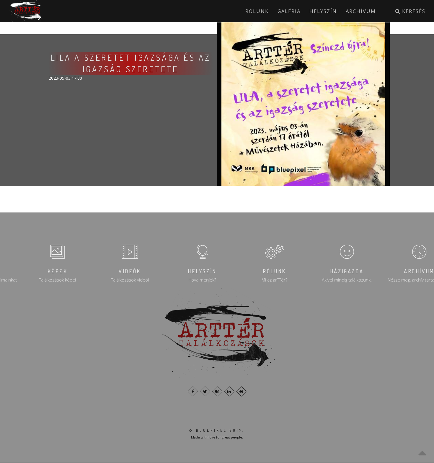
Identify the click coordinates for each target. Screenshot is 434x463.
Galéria (289, 11)
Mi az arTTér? (253, 280)
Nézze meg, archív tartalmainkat (398, 280)
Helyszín (323, 11)
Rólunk (257, 11)
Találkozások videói (109, 280)
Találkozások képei (36, 280)
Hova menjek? (181, 280)
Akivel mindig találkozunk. (325, 280)
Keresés (412, 11)
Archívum (361, 11)
